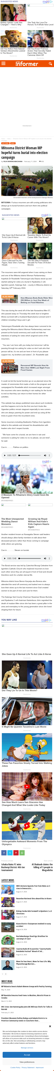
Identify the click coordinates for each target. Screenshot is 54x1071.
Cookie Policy (15, 1068)
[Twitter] (10, 852)
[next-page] (5, 974)
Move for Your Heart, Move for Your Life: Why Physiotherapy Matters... (33, 962)
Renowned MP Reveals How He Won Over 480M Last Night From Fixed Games (35, 367)
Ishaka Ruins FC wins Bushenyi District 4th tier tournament (13, 867)
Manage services (27, 1048)
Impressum (40, 1068)
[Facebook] (4, 852)
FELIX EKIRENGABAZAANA (12, 161)
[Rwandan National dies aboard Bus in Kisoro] (7, 902)
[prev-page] (2, 974)
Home (3, 139)
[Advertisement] (27, 95)
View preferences (27, 1062)
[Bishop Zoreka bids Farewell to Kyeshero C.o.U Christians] (7, 915)
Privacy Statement (28, 1068)
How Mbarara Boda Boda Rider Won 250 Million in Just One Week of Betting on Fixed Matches (37, 300)
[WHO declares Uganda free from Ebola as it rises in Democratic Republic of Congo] (7, 889)
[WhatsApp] (22, 852)
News (9, 139)
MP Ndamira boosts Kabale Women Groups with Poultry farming (26, 986)
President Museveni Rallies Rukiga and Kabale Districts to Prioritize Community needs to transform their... (24, 1019)
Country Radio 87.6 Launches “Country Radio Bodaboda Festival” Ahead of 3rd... (33, 950)
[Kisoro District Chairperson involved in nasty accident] (7, 927)
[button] (50, 1026)
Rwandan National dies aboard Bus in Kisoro (33, 898)
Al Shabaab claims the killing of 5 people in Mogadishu (42, 867)
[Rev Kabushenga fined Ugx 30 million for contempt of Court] (7, 940)
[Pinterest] (16, 852)
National (5, 143)
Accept (27, 1055)
